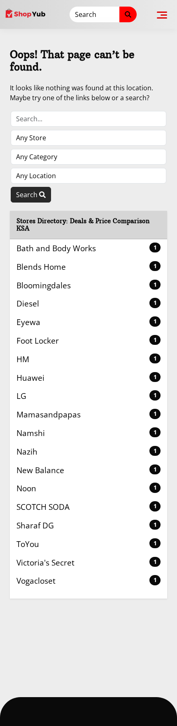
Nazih (86, 451)
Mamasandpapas (86, 414)
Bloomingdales (86, 285)
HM (86, 359)
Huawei (86, 377)
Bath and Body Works (86, 248)
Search (27, 194)
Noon (86, 488)
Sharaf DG (86, 525)
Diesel (86, 303)
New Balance (86, 470)
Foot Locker (86, 340)
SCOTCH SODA (86, 506)
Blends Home (86, 266)
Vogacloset (86, 580)
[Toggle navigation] (162, 14)
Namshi (86, 432)
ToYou (86, 543)
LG (86, 395)
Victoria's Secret (86, 562)
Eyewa (86, 322)
